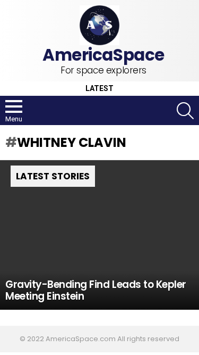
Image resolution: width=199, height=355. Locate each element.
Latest (99, 89)
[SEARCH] (185, 110)
